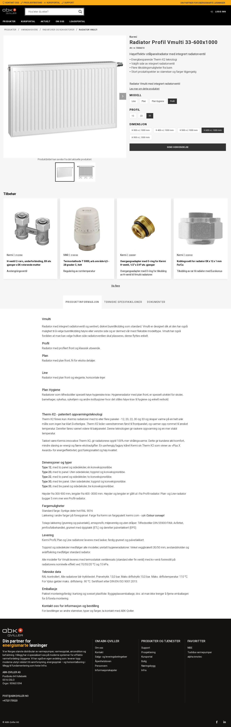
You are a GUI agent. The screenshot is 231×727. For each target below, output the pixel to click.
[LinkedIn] (224, 722)
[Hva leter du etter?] (80, 11)
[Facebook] (217, 722)
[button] (9, 21)
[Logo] (9, 11)
